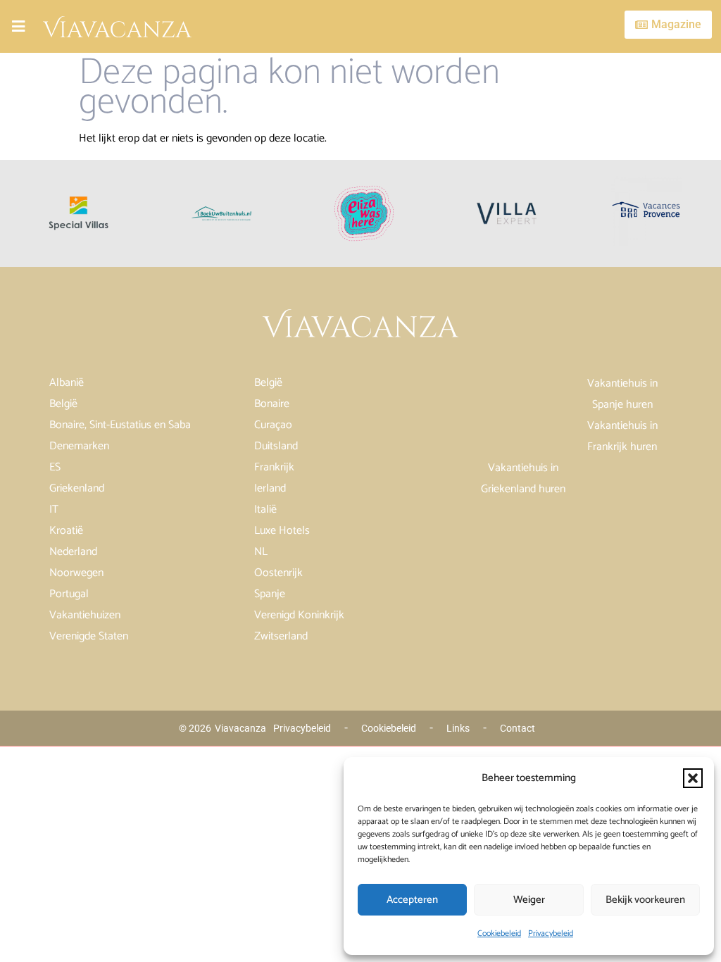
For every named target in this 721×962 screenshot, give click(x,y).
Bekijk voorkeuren (645, 899)
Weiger (529, 899)
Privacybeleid (550, 933)
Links (458, 728)
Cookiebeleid (499, 933)
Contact (517, 728)
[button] (693, 778)
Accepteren (412, 899)
